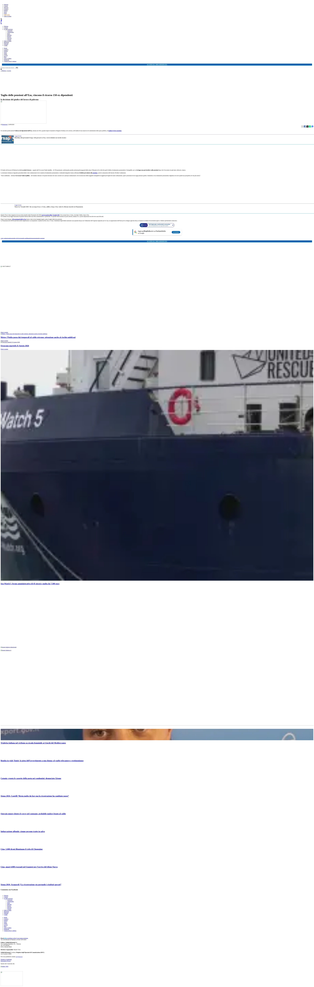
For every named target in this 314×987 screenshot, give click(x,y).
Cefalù (5, 45)
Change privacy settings (10, 61)
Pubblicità (6, 60)
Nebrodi (6, 44)
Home (5, 48)
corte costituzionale (6, 238)
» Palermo (3, 70)
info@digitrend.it (19, 956)
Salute (5, 54)
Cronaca (6, 9)
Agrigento (9, 30)
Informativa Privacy (6, 961)
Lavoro (6, 55)
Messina (9, 35)
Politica (6, 10)
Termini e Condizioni (6, 959)
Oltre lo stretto (7, 16)
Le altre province (8, 29)
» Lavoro (8, 70)
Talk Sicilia (7, 15)
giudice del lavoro (16, 238)
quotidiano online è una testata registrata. (14, 938)
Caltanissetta (10, 32)
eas (11, 238)
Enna (8, 33)
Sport (5, 12)
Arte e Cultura (7, 58)
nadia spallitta (24, 238)
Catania (6, 6)
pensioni (35, 238)
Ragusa (9, 36)
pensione (95, 173)
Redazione (4, 124)
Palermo (6, 4)
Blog (5, 57)
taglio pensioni (40, 238)
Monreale (6, 42)
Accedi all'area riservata (157, 64)
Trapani (9, 39)
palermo (30, 238)
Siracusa (6, 7)
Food (5, 13)
